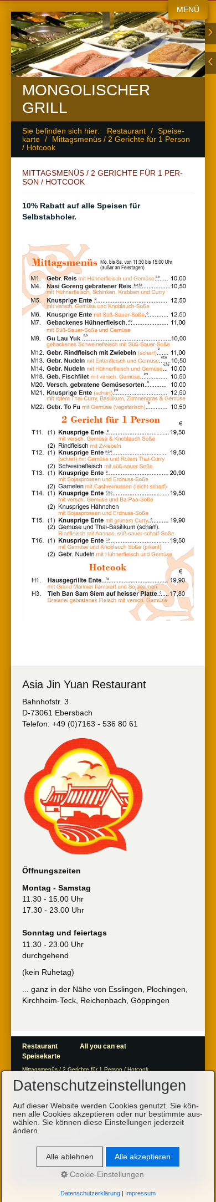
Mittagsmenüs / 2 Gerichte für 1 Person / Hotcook (85, 1069)
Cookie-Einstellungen (106, 1174)
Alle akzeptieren (143, 1157)
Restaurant (126, 131)
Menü (188, 10)
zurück (210, 63)
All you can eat (103, 1046)
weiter (210, 33)
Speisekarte (41, 1056)
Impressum (140, 1193)
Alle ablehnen (70, 1157)
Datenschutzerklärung (90, 1193)
